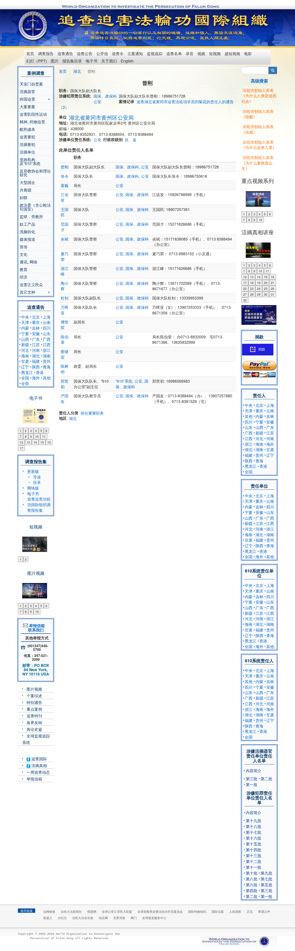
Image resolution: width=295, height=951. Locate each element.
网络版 (33, 488)
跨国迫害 (27, 99)
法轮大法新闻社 (71, 911)
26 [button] (272, 288)
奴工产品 (27, 224)
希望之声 (264, 911)
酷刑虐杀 (27, 129)
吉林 (36, 328)
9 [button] (31, 436)
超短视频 (232, 53)
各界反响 (34, 722)
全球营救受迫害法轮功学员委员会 (160, 911)
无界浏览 (119, 918)
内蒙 (25, 328)
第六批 (251, 884)
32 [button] (245, 300)
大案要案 (27, 106)
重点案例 (34, 709)
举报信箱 (34, 778)
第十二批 (253, 861)
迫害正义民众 (31, 284)
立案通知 (135, 53)
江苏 (36, 344)
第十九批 (253, 820)
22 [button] (245, 288)
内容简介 (253, 770)
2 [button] (26, 430)
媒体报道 (27, 239)
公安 (97, 101)
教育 (23, 269)
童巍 (64, 185)
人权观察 (235, 911)
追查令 (118, 53)
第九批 (266, 873)
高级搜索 (259, 81)
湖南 (47, 355)
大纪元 (62, 918)
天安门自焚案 (31, 84)
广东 (36, 339)
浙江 (47, 350)
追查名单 (174, 53)
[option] (36, 413)
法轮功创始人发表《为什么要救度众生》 (257, 162)
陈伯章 (64, 339)
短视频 (215, 53)
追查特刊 (34, 715)
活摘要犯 (27, 144)
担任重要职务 (92, 413)
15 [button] (42, 442)
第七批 (266, 878)
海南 (25, 355)
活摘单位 (27, 152)
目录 (37, 482)
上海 (47, 317)
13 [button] (28, 442)
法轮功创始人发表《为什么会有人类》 (258, 144)
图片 (55, 60)
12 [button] (21, 442)
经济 (23, 277)
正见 (250, 911)
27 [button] (245, 294)
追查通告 (65, 53)
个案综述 (34, 695)
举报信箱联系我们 (36, 628)
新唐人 (47, 918)
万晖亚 (64, 309)
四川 (47, 328)
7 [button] (20, 436)
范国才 (64, 226)
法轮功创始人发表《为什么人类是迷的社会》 (258, 95)
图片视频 (34, 689)
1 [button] (20, 430)
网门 (134, 918)
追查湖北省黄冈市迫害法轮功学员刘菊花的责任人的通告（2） (146, 104)
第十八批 (253, 826)
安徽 (36, 333)
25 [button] (265, 288)
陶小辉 (64, 286)
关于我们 (109, 60)
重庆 (36, 322)
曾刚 (64, 167)
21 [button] (272, 283)
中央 (25, 317)
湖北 (36, 355)
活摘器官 (27, 91)
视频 (201, 53)
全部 (25, 383)
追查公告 (84, 53)
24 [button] (258, 288)
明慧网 (91, 911)
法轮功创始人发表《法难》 (257, 129)
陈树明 (64, 368)
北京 (36, 317)
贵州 (47, 361)
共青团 (25, 190)
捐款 (261, 349)
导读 (37, 477)
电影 (248, 53)
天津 (25, 322)
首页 (30, 53)
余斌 (64, 239)
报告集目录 (72, 60)
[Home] (33, 25)
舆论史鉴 (34, 729)
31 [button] (272, 294)
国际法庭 (218, 911)
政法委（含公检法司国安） (35, 207)
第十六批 (253, 838)
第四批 (251, 890)
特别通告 (34, 702)
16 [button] (49, 442)
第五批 (266, 884)
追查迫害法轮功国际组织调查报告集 (39, 504)
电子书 (91, 60)
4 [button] (36, 430)
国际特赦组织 (197, 911)
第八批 (251, 878)
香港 (40, 372)
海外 (36, 377)
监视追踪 (154, 53)
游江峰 (64, 271)
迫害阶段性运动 (33, 114)
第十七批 (253, 832)
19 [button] (258, 283)
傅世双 (64, 324)
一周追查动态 (38, 772)
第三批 (251, 778)
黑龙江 (27, 372)
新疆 (25, 344)
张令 (64, 176)
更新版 (33, 471)
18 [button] (252, 283)
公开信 (102, 53)
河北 (25, 350)
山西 (25, 339)
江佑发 (64, 197)
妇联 (23, 197)
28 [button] (252, 294)
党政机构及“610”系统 (30, 161)
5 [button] (41, 430)
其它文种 (27, 292)
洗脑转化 (27, 231)
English (127, 60)
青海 (47, 366)
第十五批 (253, 843)
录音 (189, 53)
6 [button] (46, 430)
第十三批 (253, 855)
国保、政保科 (105, 96)
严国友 (64, 398)
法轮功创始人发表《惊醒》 (257, 113)
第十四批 (253, 849)
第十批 (251, 873)
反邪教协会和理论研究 (35, 173)
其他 (47, 377)
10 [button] (37, 436)
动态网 (103, 918)
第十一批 (253, 867)
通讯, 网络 (28, 262)
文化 (23, 254)
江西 (47, 344)
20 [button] (265, 283)
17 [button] (21, 448)
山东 (47, 333)
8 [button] (26, 436)
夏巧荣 (64, 256)
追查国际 (38, 758)
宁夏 (25, 333)
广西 (47, 339)
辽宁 (25, 366)
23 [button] (252, 288)
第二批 (266, 778)
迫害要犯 (27, 136)
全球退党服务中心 (154, 918)
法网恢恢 (49, 911)
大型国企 (27, 182)
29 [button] (258, 294)
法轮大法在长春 (82, 918)
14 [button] (35, 442)
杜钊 (64, 298)
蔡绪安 (64, 354)
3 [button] (31, 430)
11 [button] (44, 436)
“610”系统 (124, 381)
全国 (25, 377)
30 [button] (265, 294)
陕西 (36, 366)
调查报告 (46, 53)
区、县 (130, 139)
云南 (47, 322)
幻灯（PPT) (36, 60)
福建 (36, 361)
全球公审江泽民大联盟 (117, 911)
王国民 (64, 212)
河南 (36, 350)
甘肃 (25, 361)
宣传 (23, 246)
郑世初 (64, 383)
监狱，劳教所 (31, 216)
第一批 (251, 784)
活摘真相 (38, 765)
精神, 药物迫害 (32, 121)
